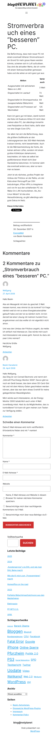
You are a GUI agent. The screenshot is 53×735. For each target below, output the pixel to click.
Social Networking (22, 660)
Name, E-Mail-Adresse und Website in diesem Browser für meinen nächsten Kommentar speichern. (26, 498)
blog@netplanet (22, 722)
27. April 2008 (9, 294)
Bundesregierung (15, 636)
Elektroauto (12, 604)
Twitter (26, 664)
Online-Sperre (29, 647)
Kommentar (8, 435)
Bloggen (15, 631)
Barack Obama (21, 625)
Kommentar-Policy (21, 715)
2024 (9, 562)
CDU (26, 636)
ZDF (29, 682)
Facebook (35, 636)
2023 (9, 590)
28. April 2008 (9, 368)
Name (6, 461)
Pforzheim (15, 653)
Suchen (28, 542)
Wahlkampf (14, 676)
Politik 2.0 (31, 653)
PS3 (10, 659)
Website (6, 484)
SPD (33, 659)
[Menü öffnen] (26, 12)
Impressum (18, 711)
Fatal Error (15, 641)
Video (25, 671)
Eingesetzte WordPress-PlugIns (27, 708)
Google (30, 641)
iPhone (12, 647)
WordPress (16, 682)
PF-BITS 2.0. (13, 609)
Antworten (7, 352)
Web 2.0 (28, 676)
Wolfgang (7, 290)
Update (14, 670)
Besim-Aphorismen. (21, 705)
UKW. (9, 614)
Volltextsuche (15, 536)
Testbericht (14, 665)
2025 (9, 556)
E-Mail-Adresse (10, 473)
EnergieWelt (18, 233)
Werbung (37, 677)
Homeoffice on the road (17, 584)
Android (10, 626)
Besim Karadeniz (10, 365)
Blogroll (27, 632)
